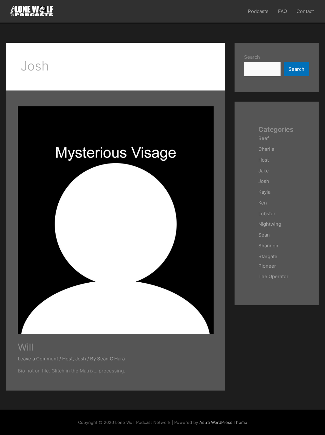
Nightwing (269, 224)
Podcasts (258, 11)
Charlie (266, 149)
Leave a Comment (38, 359)
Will (25, 347)
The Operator (273, 276)
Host (67, 359)
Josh (80, 359)
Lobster (266, 214)
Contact (305, 11)
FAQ (282, 11)
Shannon (268, 246)
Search (252, 57)
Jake (263, 171)
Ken (262, 203)
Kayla (264, 192)
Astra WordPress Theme (223, 422)
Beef (263, 138)
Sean (264, 235)
